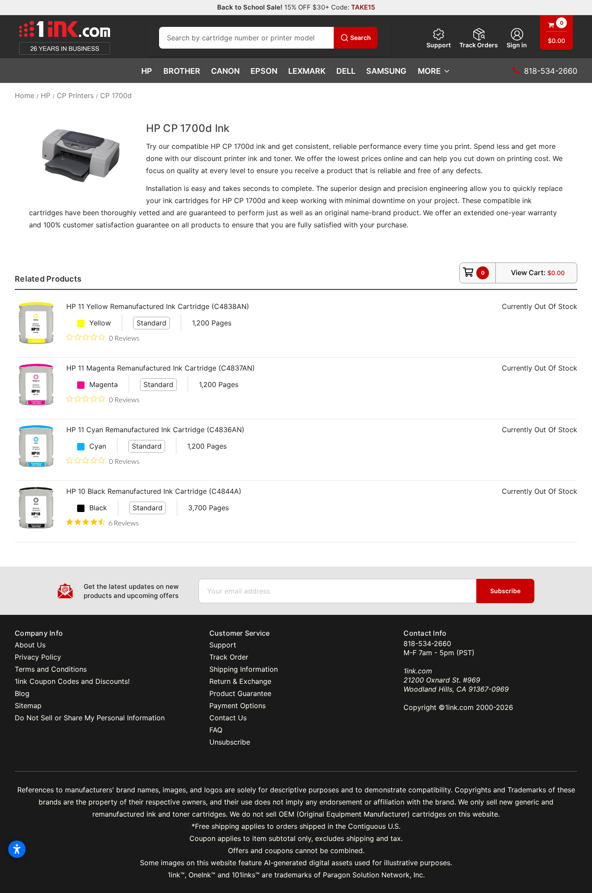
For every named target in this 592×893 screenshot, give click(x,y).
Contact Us (228, 717)
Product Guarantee (240, 693)
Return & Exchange (240, 681)
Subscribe (505, 590)
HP (146, 71)
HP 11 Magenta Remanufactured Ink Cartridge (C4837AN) (160, 368)
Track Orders (478, 45)
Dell (345, 71)
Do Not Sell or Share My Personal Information (90, 717)
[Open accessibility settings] (17, 849)
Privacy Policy (38, 657)
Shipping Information (243, 669)
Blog (22, 693)
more (429, 71)
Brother (181, 71)
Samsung (386, 71)
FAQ (215, 730)
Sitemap (28, 705)
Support (438, 45)
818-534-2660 (427, 643)
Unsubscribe (229, 742)
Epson (263, 71)
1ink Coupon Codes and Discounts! (72, 681)
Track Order (228, 657)
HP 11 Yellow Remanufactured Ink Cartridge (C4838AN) (157, 306)
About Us (30, 644)
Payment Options (237, 705)
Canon (225, 71)
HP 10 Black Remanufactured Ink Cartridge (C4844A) (153, 491)
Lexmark (306, 71)
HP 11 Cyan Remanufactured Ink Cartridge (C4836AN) (155, 429)
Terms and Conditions (51, 669)
